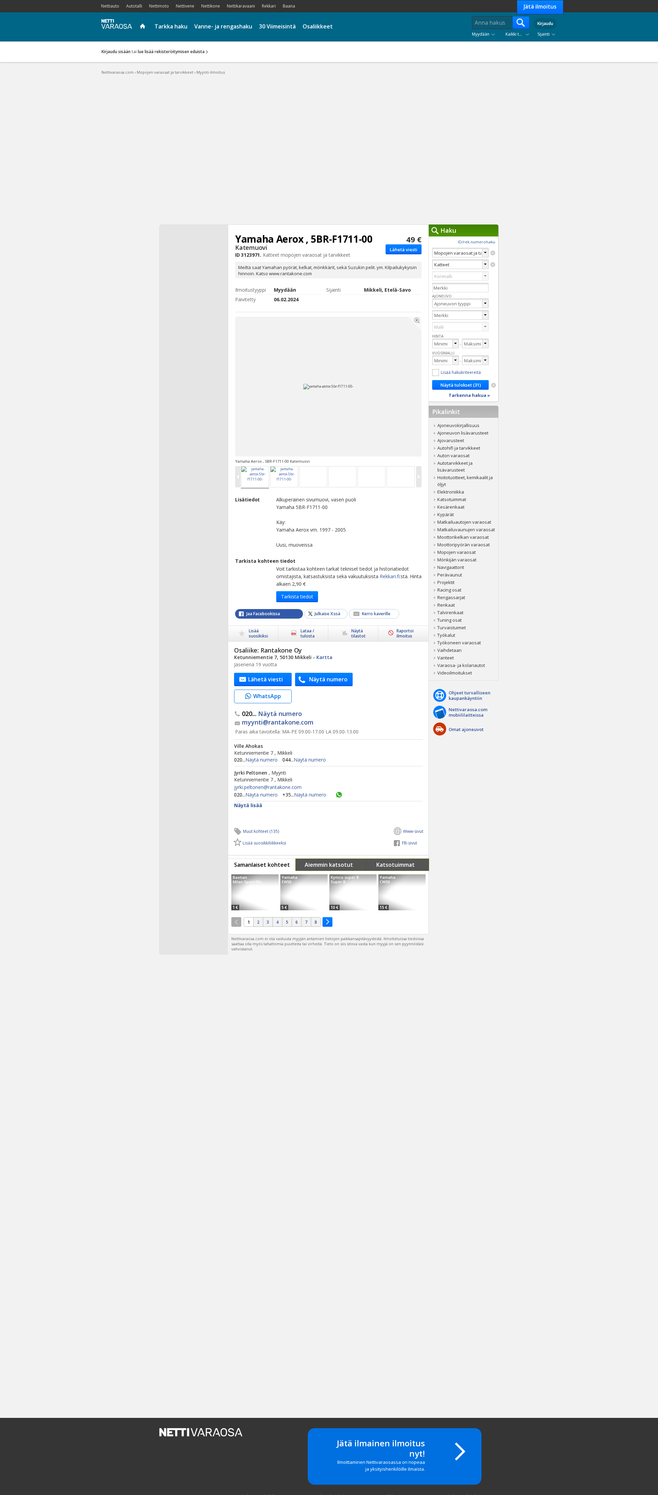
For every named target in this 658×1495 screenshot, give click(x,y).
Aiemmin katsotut (329, 864)
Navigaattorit (450, 567)
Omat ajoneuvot (466, 729)
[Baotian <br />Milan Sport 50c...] (255, 892)
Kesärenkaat (450, 507)
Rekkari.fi (390, 576)
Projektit (445, 582)
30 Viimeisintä (277, 26)
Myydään (480, 34)
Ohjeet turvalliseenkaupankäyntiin (469, 695)
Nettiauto (110, 6)
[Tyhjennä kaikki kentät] (493, 385)
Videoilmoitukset (454, 673)
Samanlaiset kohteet (262, 864)
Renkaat (446, 605)
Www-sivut (413, 831)
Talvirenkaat (450, 612)
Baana (289, 6)
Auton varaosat (453, 455)
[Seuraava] (327, 922)
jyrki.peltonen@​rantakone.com (268, 787)
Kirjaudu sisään (116, 51)
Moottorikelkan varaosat (463, 537)
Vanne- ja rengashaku (223, 26)
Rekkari (269, 6)
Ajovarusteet (450, 440)
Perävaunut (449, 575)
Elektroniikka (450, 492)
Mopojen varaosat (456, 552)
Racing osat (449, 590)
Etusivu (143, 26)
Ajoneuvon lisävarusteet (462, 433)
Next (376, 387)
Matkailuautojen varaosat (464, 522)
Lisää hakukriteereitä (461, 372)
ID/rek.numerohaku (476, 241)
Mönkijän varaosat (456, 560)
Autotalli (134, 6)
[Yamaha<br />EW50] (304, 892)
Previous (281, 387)
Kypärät (445, 514)
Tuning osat (449, 620)
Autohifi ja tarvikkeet (458, 448)
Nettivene (185, 6)
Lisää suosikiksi (258, 633)
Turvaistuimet (451, 627)
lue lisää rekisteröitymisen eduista (171, 51)
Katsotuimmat (395, 864)
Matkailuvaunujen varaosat (466, 529)
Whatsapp (338, 794)
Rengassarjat (451, 597)
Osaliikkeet (318, 26)
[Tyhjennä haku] (493, 253)
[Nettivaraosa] (115, 26)
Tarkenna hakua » (469, 395)
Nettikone (210, 6)
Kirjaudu (545, 23)
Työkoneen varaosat (459, 643)
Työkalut (446, 635)
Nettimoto (159, 6)
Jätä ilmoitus (540, 6)
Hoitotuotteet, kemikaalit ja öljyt (465, 480)
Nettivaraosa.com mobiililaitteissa (468, 712)
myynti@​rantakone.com (278, 722)
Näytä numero (272, 713)
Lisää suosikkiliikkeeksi (264, 843)
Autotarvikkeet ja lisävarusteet (455, 466)
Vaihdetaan (449, 650)
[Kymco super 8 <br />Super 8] (353, 892)
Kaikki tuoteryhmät (518, 34)
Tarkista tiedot (297, 596)
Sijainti (543, 34)
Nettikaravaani (241, 6)
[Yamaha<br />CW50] (402, 892)
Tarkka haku (171, 26)
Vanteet (445, 658)
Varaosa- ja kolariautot (461, 665)
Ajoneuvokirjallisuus (458, 425)
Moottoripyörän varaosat (463, 545)
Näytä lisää (248, 805)
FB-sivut (409, 843)
